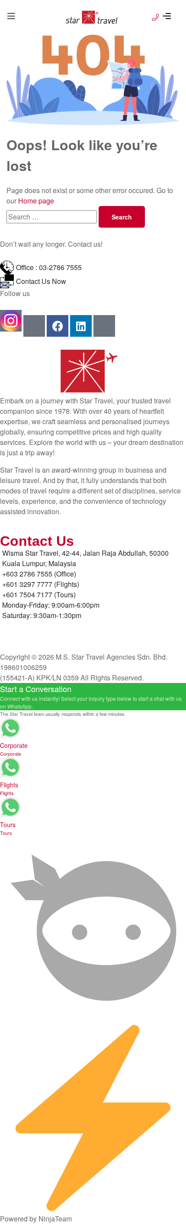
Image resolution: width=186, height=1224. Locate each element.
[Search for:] (52, 217)
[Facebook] (57, 326)
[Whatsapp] (34, 326)
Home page (36, 201)
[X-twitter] (104, 326)
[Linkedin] (81, 326)
